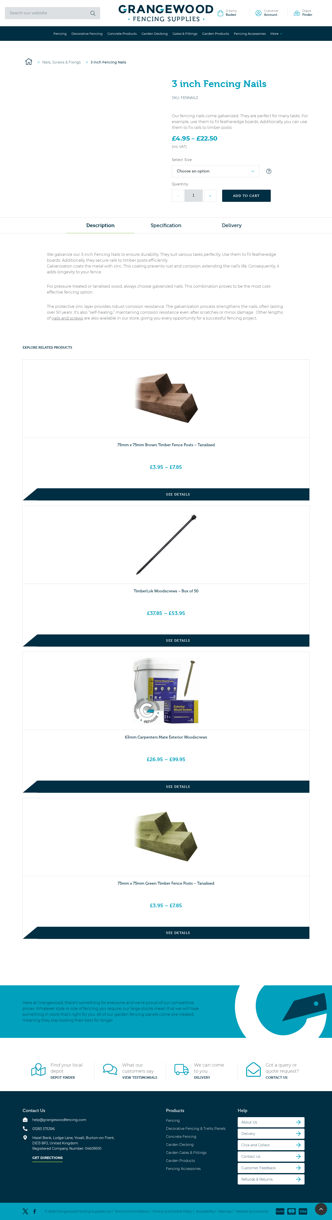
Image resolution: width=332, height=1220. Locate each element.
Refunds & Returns (257, 1179)
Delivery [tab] (232, 225)
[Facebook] (34, 1211)
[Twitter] (25, 1211)
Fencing (60, 34)
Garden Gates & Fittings (186, 1152)
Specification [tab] (166, 225)
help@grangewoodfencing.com (59, 1119)
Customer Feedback (258, 1168)
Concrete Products (122, 34)
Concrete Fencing (181, 1136)
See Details (178, 494)
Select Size (182, 160)
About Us (249, 1122)
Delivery (202, 1077)
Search (93, 13)
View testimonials (139, 1077)
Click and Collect (255, 1145)
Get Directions (47, 1157)
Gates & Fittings (185, 34)
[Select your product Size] (268, 171)
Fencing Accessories (250, 34)
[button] (321, 1209)
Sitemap (225, 1211)
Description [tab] (100, 225)
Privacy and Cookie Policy (172, 1211)
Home (28, 61)
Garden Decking (154, 34)
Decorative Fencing (87, 34)
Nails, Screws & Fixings (61, 62)
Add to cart (246, 196)
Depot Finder (63, 1077)
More (275, 34)
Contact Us (277, 1077)
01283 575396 (43, 1128)
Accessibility (205, 1211)
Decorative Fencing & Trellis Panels (196, 1128)
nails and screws (67, 318)
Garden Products (215, 34)
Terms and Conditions (132, 1211)
